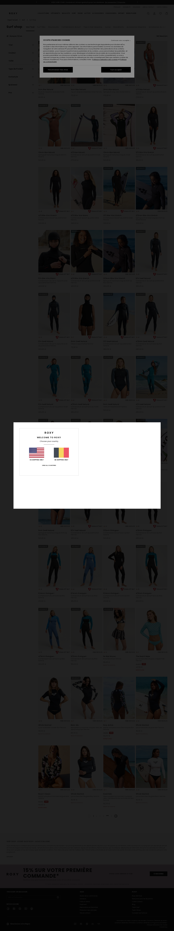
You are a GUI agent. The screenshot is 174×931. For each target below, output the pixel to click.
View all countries (49, 465)
